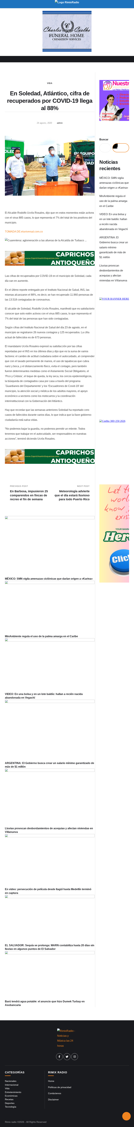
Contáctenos (54, 1093)
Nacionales (10, 1081)
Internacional (11, 1084)
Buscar (103, 139)
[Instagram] (74, 1056)
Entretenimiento (13, 1092)
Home (51, 1081)
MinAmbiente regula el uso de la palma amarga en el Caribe (41, 636)
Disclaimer (53, 1099)
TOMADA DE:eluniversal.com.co (24, 231)
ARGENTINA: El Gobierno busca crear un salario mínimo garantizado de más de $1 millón (113, 247)
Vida (49, 83)
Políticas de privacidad (59, 1087)
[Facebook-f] (59, 1056)
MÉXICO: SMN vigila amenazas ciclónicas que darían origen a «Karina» (49, 578)
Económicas (11, 1095)
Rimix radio (11, 1122)
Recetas (9, 1099)
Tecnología (10, 1106)
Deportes (9, 1103)
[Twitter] (67, 1056)
